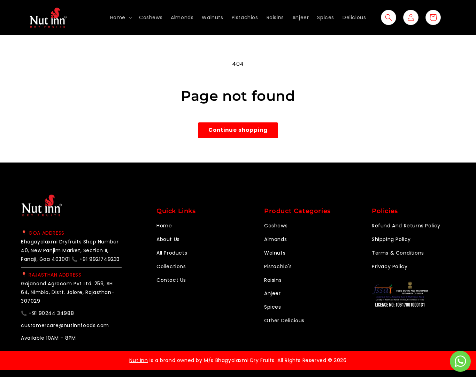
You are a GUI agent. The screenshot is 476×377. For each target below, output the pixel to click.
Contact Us (171, 280)
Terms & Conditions (398, 252)
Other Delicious (284, 320)
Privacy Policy (389, 266)
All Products (171, 252)
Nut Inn (138, 360)
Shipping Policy (391, 239)
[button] (120, 17)
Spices (272, 306)
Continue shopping (238, 130)
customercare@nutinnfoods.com (65, 325)
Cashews (275, 225)
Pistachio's (278, 266)
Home (164, 225)
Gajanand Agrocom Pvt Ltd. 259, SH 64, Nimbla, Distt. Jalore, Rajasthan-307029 (67, 292)
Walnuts (274, 252)
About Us (168, 239)
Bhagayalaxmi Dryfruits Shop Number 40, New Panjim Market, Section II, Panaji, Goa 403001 (69, 250)
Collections (171, 266)
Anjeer (272, 293)
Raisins (273, 280)
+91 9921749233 (99, 259)
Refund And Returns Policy (406, 225)
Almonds (275, 239)
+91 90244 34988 (51, 313)
